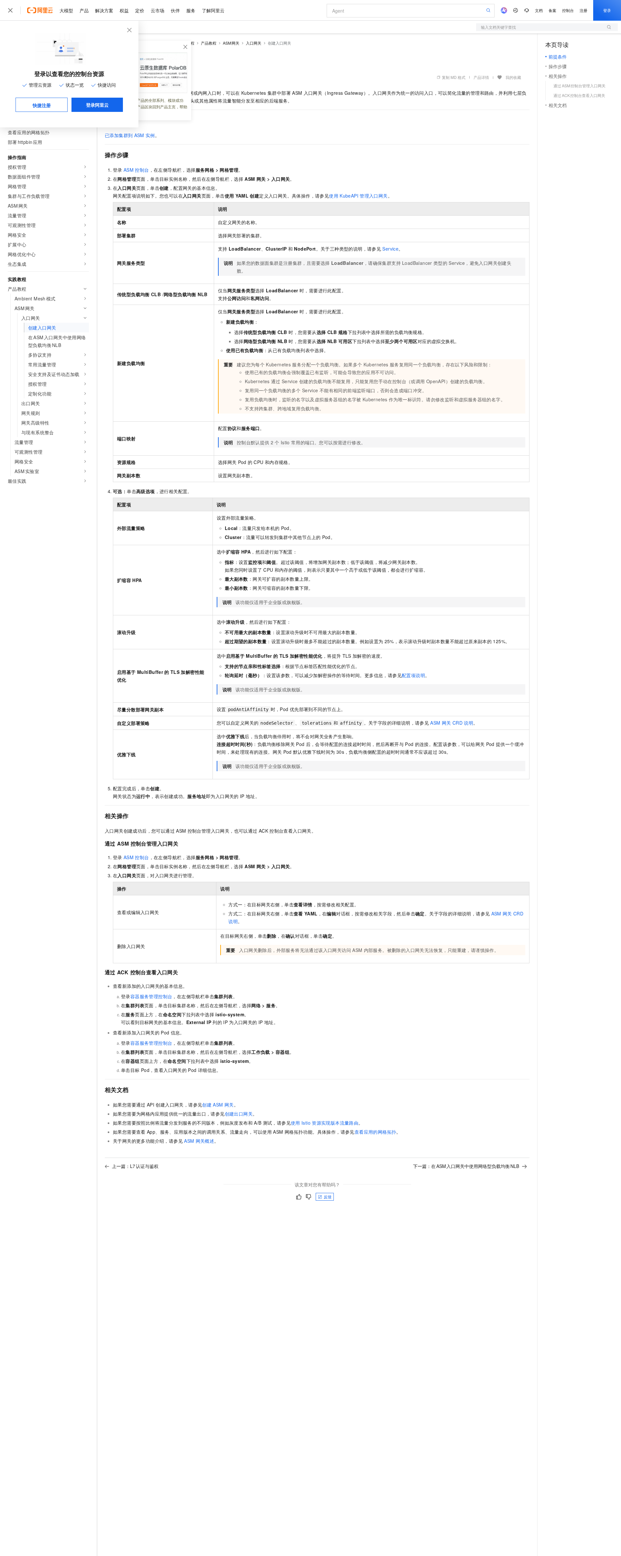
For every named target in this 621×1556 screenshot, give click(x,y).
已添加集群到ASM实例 (130, 135)
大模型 (66, 10)
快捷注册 (42, 105)
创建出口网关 (239, 1113)
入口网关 (253, 43)
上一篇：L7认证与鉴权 (135, 1166)
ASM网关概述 (199, 1141)
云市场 (157, 10)
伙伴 (175, 10)
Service (390, 248)
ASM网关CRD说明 (451, 722)
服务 (190, 10)
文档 (539, 10)
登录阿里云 (97, 105)
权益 (124, 10)
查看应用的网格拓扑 (375, 1132)
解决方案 (104, 10)
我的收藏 (513, 77)
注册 (583, 10)
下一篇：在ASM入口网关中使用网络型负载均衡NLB (466, 1166)
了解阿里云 (213, 10)
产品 (84, 10)
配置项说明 (413, 675)
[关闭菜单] (10, 10)
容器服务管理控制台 (151, 996)
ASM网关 (231, 43)
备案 (552, 10)
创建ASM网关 (218, 1104)
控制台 (568, 10)
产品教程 (208, 43)
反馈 (328, 1196)
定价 (139, 10)
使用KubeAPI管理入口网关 (358, 195)
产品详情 (481, 77)
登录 (607, 10)
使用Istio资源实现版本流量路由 (324, 1122)
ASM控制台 (136, 170)
